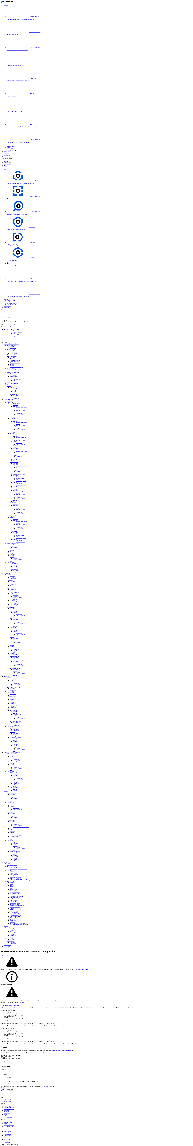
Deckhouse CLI (7, 945)
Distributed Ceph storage (15, 871)
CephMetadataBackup (15, 899)
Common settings (17, 377)
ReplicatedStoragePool (15, 916)
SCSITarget (12, 922)
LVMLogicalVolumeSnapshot (17, 905)
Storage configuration (12, 865)
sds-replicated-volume (15, 893)
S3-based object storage (15, 877)
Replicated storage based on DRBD (18, 869)
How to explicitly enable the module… (10, 1005)
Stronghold (6, 1111)
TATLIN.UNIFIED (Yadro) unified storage (20, 880)
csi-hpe (11, 884)
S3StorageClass (13, 918)
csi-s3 (11, 888)
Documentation (4, 155)
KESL (14, 380)
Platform (3, 326)
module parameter (16, 1007)
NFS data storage (14, 875)
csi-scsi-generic (13, 889)
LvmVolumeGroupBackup (16, 908)
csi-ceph (12, 882)
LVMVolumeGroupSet (15, 909)
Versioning (12, 364)
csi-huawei (12, 885)
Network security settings (13, 383)
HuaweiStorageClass (15, 903)
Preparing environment (21, 407)
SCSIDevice (13, 919)
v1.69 (11, 326)
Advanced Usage (17, 714)
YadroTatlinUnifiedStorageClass (17, 923)
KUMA (14, 375)
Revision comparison (12, 371)
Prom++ (6, 1114)
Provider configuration (21, 410)
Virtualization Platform (9, 1107)
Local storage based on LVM (17, 867)
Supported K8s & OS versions (14, 369)
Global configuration (15, 352)
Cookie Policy (7, 1142)
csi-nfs (11, 886)
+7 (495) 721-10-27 (8, 1101)
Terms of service (7, 1140)
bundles (23, 1002)
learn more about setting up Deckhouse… (62, 1050)
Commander (6, 1110)
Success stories (7, 151)
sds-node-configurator (15, 892)
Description (12, 346)
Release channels (11, 368)
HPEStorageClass (14, 901)
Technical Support (11, 146)
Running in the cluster (15, 361)
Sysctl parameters (17, 379)
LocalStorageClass (14, 904)
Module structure (14, 358)
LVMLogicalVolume (15, 907)
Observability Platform (9, 1109)
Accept (2, 1087)
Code (5, 1115)
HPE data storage (14, 873)
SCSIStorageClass (14, 920)
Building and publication (15, 360)
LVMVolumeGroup (14, 911)
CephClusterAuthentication (16, 896)
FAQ (8, 384)
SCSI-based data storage (15, 878)
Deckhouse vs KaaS (11, 150)
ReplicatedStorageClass (15, 915)
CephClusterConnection (15, 897)
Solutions (6, 144)
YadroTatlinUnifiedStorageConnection (19, 924)
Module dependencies (15, 363)
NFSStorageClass (14, 912)
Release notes (7, 947)
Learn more (6, 161)
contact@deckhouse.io (9, 1099)
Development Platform (9, 1117)
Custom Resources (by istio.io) (23, 624)
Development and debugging (16, 367)
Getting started (7, 162)
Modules (6, 165)
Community (6, 153)
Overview (6, 342)
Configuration (13, 348)
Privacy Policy (45, 1086)
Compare (3, 955)
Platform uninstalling (12, 354)
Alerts (8, 382)
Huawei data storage (14, 874)
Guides (5, 166)
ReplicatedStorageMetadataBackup (18, 913)
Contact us (10, 155)
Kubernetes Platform (8, 1106)
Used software (7, 946)
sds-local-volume (14, 890)
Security (9, 147)
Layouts (18, 409)
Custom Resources (14, 353)
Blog (5, 1136)
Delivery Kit (7, 1113)
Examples (12, 365)
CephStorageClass (14, 900)
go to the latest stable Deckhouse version (82, 969)
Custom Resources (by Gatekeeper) (21, 827)
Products (6, 5)
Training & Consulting (12, 148)
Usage (14, 391)
